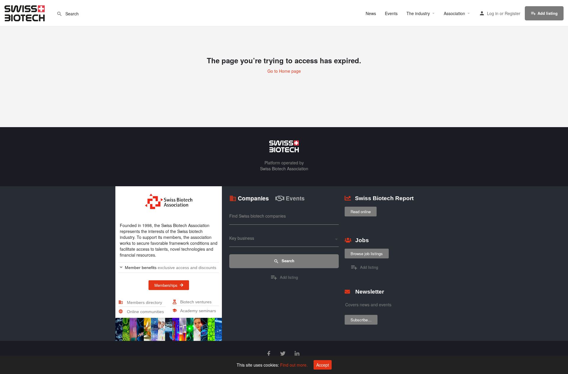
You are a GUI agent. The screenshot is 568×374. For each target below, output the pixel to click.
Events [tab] (295, 198)
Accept (322, 365)
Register (512, 13)
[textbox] (284, 240)
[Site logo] (25, 12)
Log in (492, 13)
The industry (418, 13)
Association (454, 13)
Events (391, 13)
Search (287, 260)
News (371, 13)
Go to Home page (284, 71)
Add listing (548, 13)
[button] (168, 268)
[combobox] (284, 240)
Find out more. (294, 365)
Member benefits (170, 267)
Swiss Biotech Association (284, 168)
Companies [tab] (253, 198)
